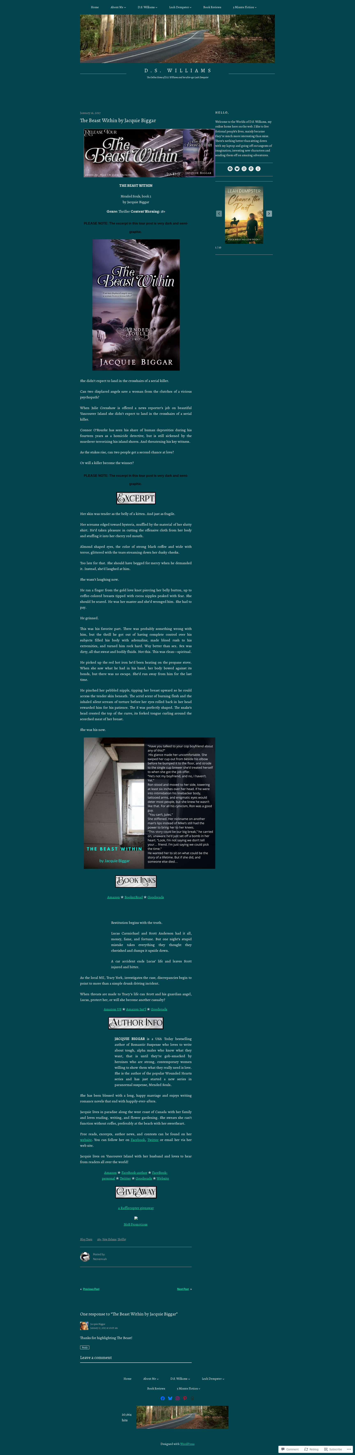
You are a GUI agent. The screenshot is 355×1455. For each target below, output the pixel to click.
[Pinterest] (251, 168)
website (86, 1139)
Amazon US (112, 1009)
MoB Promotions (136, 1224)
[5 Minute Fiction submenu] (256, 7)
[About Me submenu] (125, 7)
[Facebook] (230, 168)
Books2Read (133, 897)
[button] (269, 214)
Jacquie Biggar (97, 1324)
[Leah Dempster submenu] (190, 7)
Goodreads (156, 897)
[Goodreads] (258, 168)
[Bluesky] (237, 168)
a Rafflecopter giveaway (136, 1207)
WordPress (187, 1444)
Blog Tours (86, 1239)
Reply (85, 1347)
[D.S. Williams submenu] (156, 7)
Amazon (113, 897)
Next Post (183, 1289)
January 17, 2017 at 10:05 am (104, 1328)
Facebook (138, 1139)
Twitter (153, 1139)
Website (163, 1178)
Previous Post (91, 1289)
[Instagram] (244, 168)
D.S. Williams (178, 70)
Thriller (122, 1239)
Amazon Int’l (136, 1009)
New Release (109, 1239)
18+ (99, 1239)
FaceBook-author (134, 1172)
